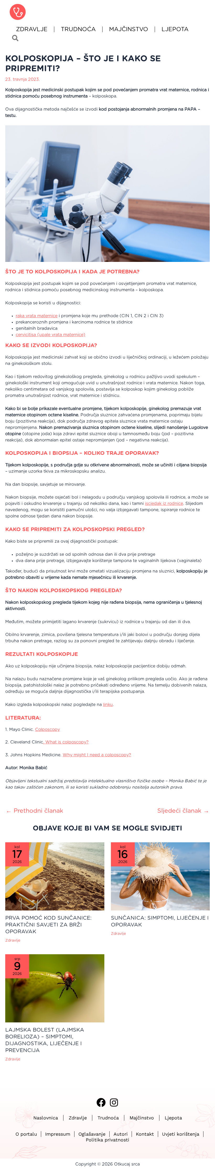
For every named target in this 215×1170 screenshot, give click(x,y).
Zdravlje (31, 29)
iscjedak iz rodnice (164, 504)
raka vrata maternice (36, 316)
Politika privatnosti (107, 1139)
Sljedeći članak (183, 811)
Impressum (57, 1134)
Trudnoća (78, 29)
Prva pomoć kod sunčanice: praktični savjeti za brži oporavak (48, 924)
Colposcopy (47, 729)
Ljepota (175, 29)
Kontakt (145, 1134)
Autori (121, 1134)
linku (108, 705)
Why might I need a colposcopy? (97, 755)
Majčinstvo (128, 29)
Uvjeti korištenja (180, 1134)
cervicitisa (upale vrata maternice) (50, 335)
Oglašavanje (91, 1134)
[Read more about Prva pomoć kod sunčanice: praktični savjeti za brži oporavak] (54, 876)
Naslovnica (45, 1117)
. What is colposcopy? (66, 742)
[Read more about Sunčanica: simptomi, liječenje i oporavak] (160, 876)
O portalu (26, 1134)
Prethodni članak (34, 811)
